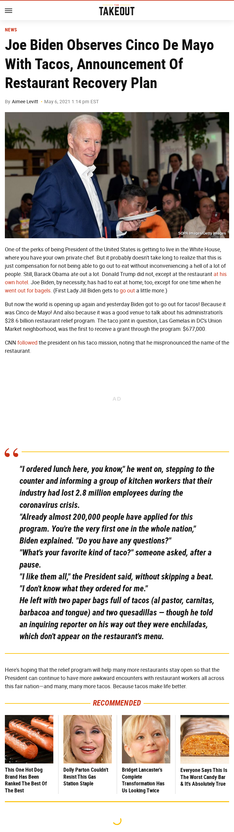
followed (27, 342)
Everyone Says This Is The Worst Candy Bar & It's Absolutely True (203, 777)
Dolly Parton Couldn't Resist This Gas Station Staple (85, 777)
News (11, 29)
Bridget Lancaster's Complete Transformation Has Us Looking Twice (143, 780)
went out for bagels (28, 290)
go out (127, 290)
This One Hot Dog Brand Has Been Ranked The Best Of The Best (26, 780)
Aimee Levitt (25, 101)
